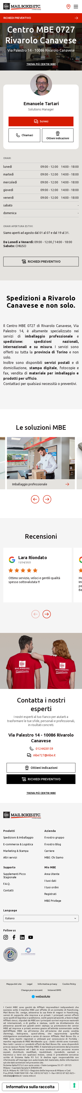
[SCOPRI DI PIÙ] (67, 484)
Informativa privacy (47, 984)
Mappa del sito (14, 984)
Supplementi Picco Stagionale (14, 875)
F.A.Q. (6, 883)
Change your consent (31, 990)
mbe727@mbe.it (44, 755)
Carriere (49, 850)
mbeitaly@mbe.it (12, 1076)
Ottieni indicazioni (57, 138)
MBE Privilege (52, 900)
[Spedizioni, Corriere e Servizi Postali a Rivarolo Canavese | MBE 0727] (22, 6)
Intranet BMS (54, 990)
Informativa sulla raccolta (30, 1086)
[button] (76, 6)
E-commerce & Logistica (18, 844)
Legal (29, 984)
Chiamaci (27, 135)
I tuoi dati (50, 880)
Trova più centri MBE (41, 64)
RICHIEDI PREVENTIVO (17, 17)
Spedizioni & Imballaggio (18, 837)
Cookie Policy (69, 984)
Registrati (50, 893)
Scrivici (44, 121)
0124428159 (44, 748)
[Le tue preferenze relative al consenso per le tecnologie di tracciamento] (74, 1085)
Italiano (10, 918)
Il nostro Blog (52, 844)
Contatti (8, 890)
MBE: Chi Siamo (53, 857)
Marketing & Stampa (15, 850)
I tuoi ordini (51, 887)
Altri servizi (10, 857)
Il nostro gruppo (54, 837)
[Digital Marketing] (41, 997)
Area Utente (51, 874)
